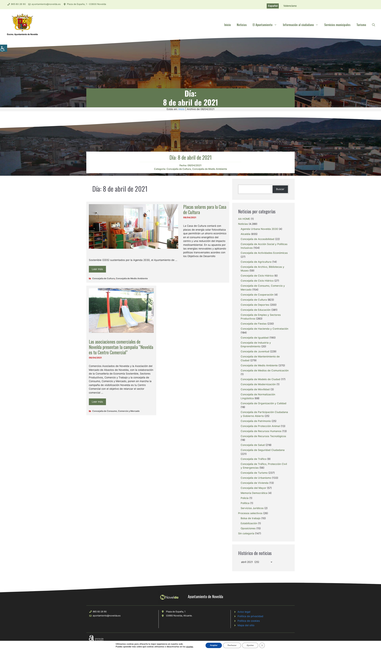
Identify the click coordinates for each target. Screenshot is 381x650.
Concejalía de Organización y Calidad (263, 403)
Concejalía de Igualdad (255, 337)
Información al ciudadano (298, 24)
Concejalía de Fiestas (254, 323)
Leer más (97, 269)
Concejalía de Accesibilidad (257, 239)
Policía (245, 498)
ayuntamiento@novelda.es (46, 4)
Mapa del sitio (246, 625)
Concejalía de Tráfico (253, 458)
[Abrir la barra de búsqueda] (373, 24)
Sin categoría (246, 533)
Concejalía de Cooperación (257, 294)
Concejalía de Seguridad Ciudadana (263, 450)
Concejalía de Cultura (179, 168)
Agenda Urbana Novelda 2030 (259, 228)
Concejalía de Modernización (258, 384)
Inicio (227, 24)
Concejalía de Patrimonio (256, 421)
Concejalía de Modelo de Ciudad (260, 379)
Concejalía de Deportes (255, 304)
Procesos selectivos (250, 513)
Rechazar (232, 645)
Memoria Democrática (254, 493)
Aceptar (213, 645)
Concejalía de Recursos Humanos (261, 431)
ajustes (189, 646)
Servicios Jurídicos (252, 508)
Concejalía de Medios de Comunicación (265, 370)
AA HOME (244, 218)
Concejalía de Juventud (255, 351)
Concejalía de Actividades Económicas (264, 252)
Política (245, 503)
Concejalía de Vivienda (254, 482)
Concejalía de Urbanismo (256, 477)
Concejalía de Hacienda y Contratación (264, 328)
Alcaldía (245, 234)
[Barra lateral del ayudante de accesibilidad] (3, 48)
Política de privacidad (250, 616)
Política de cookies (249, 620)
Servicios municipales (337, 24)
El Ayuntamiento (263, 24)
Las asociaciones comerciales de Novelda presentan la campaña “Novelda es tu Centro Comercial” (121, 347)
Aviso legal (244, 611)
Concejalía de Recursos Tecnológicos (263, 436)
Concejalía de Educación (256, 309)
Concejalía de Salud (253, 444)
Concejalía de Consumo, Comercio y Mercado (116, 411)
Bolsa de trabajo (250, 518)
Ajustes (250, 645)
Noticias (242, 24)
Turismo (361, 24)
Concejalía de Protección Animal (260, 426)
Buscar (280, 189)
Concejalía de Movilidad (255, 389)
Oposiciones (248, 528)
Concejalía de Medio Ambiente (209, 168)
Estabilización (249, 523)
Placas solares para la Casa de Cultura (204, 209)
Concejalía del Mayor (253, 487)
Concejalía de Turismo (254, 472)
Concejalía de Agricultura (256, 261)
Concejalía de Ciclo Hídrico (257, 275)
